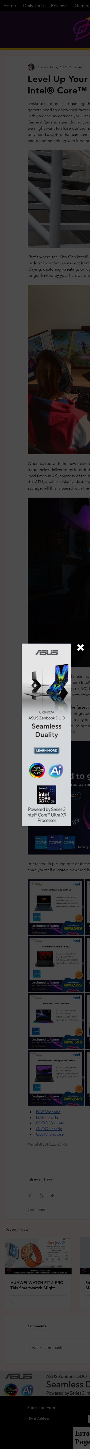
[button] (80, 647)
